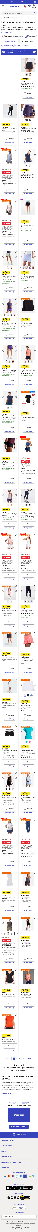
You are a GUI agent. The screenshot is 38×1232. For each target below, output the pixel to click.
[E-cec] (25, 1177)
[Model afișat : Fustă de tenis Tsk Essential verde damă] (8, 267)
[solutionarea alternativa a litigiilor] (19, 1208)
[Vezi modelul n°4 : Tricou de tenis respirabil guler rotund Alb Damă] (14, 314)
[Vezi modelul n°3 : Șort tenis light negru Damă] (13, 361)
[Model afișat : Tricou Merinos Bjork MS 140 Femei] (5, 933)
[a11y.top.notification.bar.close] (35, 2)
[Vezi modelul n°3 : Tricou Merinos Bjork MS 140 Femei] (11, 933)
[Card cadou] (21, 1176)
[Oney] (29, 1176)
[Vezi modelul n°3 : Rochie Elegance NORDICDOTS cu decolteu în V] (13, 788)
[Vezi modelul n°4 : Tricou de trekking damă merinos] (14, 933)
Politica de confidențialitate (24, 1222)
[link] (19, 1127)
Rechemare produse (12, 1229)
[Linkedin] (18, 1198)
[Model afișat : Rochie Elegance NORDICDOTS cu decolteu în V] (8, 601)
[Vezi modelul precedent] (21, 64)
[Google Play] (26, 1188)
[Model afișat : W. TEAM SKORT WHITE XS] (25, 695)
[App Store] (12, 1188)
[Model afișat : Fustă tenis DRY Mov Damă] (23, 267)
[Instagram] (15, 1198)
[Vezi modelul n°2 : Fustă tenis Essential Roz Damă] (11, 267)
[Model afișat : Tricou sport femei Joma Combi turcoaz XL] (26, 742)
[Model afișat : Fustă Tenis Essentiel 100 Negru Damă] (26, 74)
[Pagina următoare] (35, 1135)
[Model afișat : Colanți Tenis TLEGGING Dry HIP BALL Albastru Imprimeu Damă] (25, 601)
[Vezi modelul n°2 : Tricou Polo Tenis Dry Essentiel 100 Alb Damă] (30, 165)
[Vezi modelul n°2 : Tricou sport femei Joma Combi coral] (30, 742)
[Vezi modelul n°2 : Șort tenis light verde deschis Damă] (9, 361)
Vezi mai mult (5, 32)
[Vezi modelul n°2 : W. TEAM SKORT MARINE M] (28, 695)
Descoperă (5, 98)
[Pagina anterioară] (2, 1135)
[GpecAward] (25, 1199)
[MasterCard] (9, 1176)
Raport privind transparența (22, 1227)
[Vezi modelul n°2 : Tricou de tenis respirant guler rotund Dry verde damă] (8, 314)
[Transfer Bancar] (17, 1177)
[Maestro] (13, 1176)
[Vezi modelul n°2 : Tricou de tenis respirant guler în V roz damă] (28, 361)
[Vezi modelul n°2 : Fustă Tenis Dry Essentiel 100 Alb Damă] (30, 74)
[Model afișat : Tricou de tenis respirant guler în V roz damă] (25, 361)
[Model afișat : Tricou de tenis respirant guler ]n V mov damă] (5, 314)
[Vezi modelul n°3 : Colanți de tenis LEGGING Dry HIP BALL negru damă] (31, 601)
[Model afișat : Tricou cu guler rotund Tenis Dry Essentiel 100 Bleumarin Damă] (8, 407)
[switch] (3, 52)
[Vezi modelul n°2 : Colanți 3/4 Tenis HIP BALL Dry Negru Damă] (30, 505)
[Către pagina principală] (14, 6)
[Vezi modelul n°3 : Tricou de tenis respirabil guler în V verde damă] (31, 361)
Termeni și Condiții (11, 1222)
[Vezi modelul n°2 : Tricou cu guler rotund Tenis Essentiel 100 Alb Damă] (11, 407)
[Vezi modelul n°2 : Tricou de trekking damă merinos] (8, 933)
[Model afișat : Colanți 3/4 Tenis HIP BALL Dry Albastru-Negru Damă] (26, 505)
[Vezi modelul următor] (35, 64)
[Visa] (5, 1176)
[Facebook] (9, 1198)
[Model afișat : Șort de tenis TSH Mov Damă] (6, 361)
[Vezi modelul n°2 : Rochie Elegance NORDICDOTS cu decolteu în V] (11, 601)
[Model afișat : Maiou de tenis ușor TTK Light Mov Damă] (8, 505)
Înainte (30, 1058)
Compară (29, 93)
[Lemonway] (19, 1179)
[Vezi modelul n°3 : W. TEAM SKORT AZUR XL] (31, 695)
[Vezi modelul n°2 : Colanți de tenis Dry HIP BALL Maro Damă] (28, 601)
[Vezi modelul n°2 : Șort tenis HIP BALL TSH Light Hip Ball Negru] (30, 120)
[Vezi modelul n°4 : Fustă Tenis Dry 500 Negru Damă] (33, 267)
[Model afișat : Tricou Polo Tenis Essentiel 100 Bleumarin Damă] (26, 165)
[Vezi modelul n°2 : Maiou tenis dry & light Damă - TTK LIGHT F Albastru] (11, 505)
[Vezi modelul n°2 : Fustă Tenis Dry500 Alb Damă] (26, 267)
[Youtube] (12, 1198)
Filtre (9, 41)
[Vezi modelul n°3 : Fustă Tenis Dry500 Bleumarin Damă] (30, 267)
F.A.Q (12, 1227)
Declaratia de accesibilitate (26, 1229)
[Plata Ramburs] (33, 1176)
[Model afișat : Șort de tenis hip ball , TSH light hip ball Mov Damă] (26, 120)
